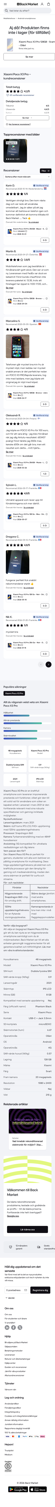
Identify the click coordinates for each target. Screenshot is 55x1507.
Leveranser (10, 1354)
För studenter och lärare (16, 1318)
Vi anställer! (10, 1322)
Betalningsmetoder (14, 1350)
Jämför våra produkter (15, 1371)
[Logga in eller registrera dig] (42, 4)
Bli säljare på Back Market (16, 1342)
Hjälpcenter (10, 1363)
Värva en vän (10, 1389)
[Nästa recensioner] (48, 664)
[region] (27, 151)
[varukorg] (48, 4)
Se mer (9, 287)
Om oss (8, 1314)
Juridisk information (14, 1424)
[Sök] (6, 10)
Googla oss (13, 1215)
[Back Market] (27, 4)
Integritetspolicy (12, 1412)
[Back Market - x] (20, 1327)
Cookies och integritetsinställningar (21, 1416)
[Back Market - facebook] (13, 1327)
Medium (8, 1454)
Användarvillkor (12, 1403)
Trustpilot (9, 1450)
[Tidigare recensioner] (41, 664)
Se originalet (34, 222)
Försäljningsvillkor (13, 1407)
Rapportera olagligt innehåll (17, 1428)
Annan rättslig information (17, 1420)
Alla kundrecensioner (14, 1375)
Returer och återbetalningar (17, 1359)
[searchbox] (29, 11)
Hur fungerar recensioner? (20, 124)
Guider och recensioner (16, 1367)
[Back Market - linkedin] (7, 1327)
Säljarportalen (11, 1346)
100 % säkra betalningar (16, 1432)
